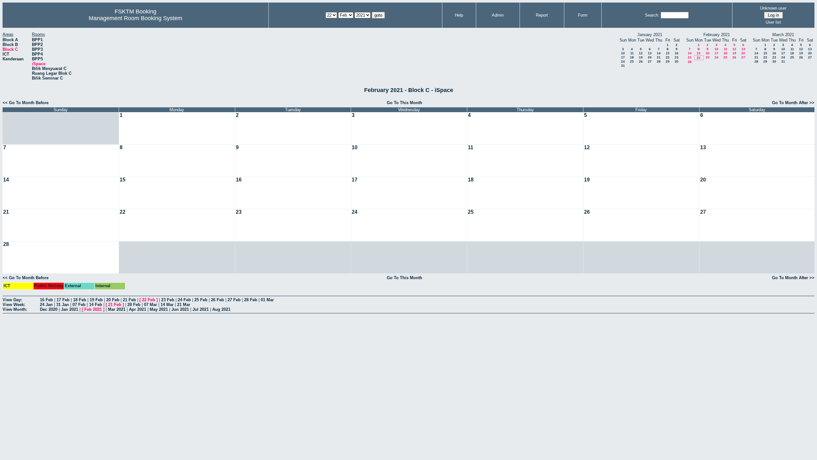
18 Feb (79, 299)
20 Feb (112, 299)
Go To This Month (404, 102)
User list (773, 22)
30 (676, 61)
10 (623, 53)
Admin (498, 15)
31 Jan (62, 304)
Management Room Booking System (135, 18)
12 (641, 53)
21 (659, 57)
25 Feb (200, 299)
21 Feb (129, 299)
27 (650, 61)
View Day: (12, 299)
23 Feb (167, 299)
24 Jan (46, 304)
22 (668, 57)
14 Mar (167, 304)
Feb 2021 (93, 309)
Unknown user (773, 8)
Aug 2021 (221, 309)
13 (650, 53)
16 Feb (46, 299)
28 (659, 61)
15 (668, 53)
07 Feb (79, 304)
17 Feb (63, 299)
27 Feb (234, 299)
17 (623, 57)
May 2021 (159, 309)
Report (542, 15)
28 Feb (250, 299)
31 (623, 65)
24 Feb (184, 299)
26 (641, 61)
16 (676, 53)
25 (632, 61)
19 (641, 57)
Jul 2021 (200, 309)
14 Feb (95, 304)
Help (459, 15)
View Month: (15, 309)
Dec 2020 (48, 309)
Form (583, 15)
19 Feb (96, 299)
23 (676, 57)
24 (623, 61)
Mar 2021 (116, 309)
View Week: (14, 304)
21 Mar (183, 304)
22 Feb (148, 299)
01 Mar (267, 299)
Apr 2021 (137, 309)
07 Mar (150, 304)
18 (632, 57)
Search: (652, 15)
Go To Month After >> (793, 102)
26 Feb (217, 299)
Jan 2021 (69, 309)
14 (659, 53)
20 (650, 57)
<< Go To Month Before (26, 102)
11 (632, 53)
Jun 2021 (180, 309)
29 (668, 61)
